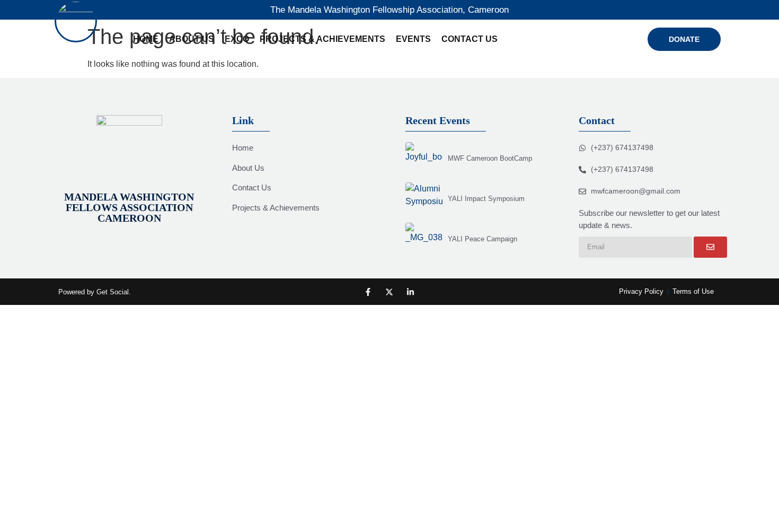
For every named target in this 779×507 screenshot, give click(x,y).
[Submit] (710, 247)
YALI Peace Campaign (482, 239)
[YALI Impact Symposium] (423, 198)
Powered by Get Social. (94, 292)
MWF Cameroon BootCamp (490, 158)
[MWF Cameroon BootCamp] (423, 158)
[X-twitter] (389, 292)
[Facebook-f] (368, 292)
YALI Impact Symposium (486, 199)
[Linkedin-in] (410, 292)
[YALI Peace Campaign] (423, 239)
